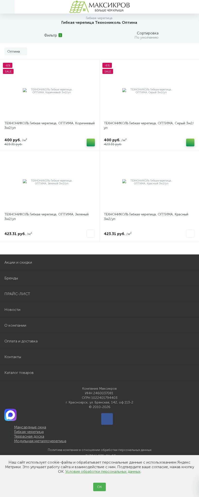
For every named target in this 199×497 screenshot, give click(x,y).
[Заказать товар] (91, 233)
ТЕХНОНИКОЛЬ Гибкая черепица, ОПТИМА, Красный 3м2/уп (146, 216)
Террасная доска (29, 436)
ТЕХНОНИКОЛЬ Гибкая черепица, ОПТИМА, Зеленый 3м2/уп (46, 216)
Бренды (11, 278)
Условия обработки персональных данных (103, 471)
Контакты (12, 357)
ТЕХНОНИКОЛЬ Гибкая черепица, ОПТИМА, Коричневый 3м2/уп (49, 125)
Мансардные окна (30, 427)
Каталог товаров (19, 372)
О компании (15, 325)
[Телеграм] (107, 419)
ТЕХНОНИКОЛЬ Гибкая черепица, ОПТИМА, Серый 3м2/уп (149, 125)
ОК (99, 487)
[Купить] (91, 142)
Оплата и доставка (21, 341)
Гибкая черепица (29, 431)
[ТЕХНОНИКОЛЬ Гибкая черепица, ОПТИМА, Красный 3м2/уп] (149, 182)
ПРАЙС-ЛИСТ (17, 294)
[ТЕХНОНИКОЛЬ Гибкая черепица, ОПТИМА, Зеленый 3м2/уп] (49, 182)
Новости (12, 309)
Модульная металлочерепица (40, 441)
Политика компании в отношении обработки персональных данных (99, 450)
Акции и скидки (18, 262)
